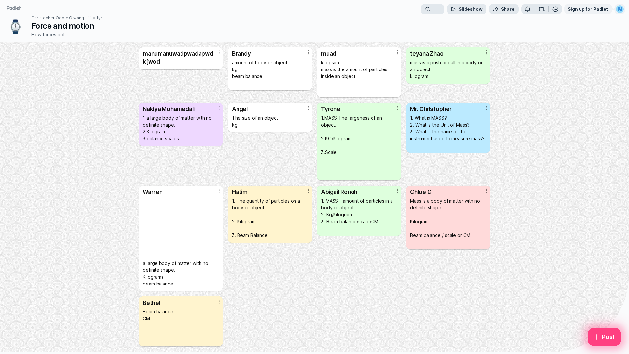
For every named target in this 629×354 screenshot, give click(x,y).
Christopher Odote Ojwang (57, 18)
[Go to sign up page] (620, 9)
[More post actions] (219, 52)
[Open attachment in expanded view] (181, 227)
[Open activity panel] (527, 9)
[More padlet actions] (555, 9)
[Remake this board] (541, 9)
